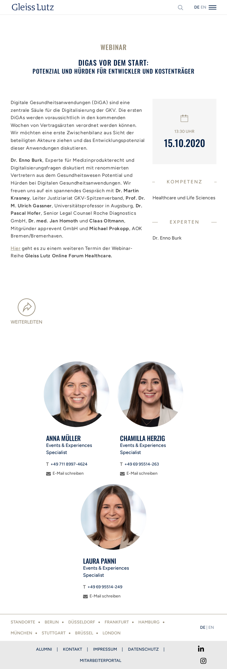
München (21, 633)
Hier (16, 248)
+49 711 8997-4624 (69, 464)
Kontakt (72, 649)
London (112, 633)
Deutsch (197, 7)
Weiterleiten (26, 322)
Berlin (52, 622)
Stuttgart (54, 633)
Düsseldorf (81, 622)
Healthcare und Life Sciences (184, 198)
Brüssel (84, 633)
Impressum (105, 649)
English (203, 7)
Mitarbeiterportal (100, 660)
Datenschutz (143, 649)
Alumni (44, 649)
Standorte (23, 622)
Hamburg (149, 622)
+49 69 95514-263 (141, 464)
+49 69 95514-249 (104, 586)
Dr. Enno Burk (167, 238)
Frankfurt (117, 622)
